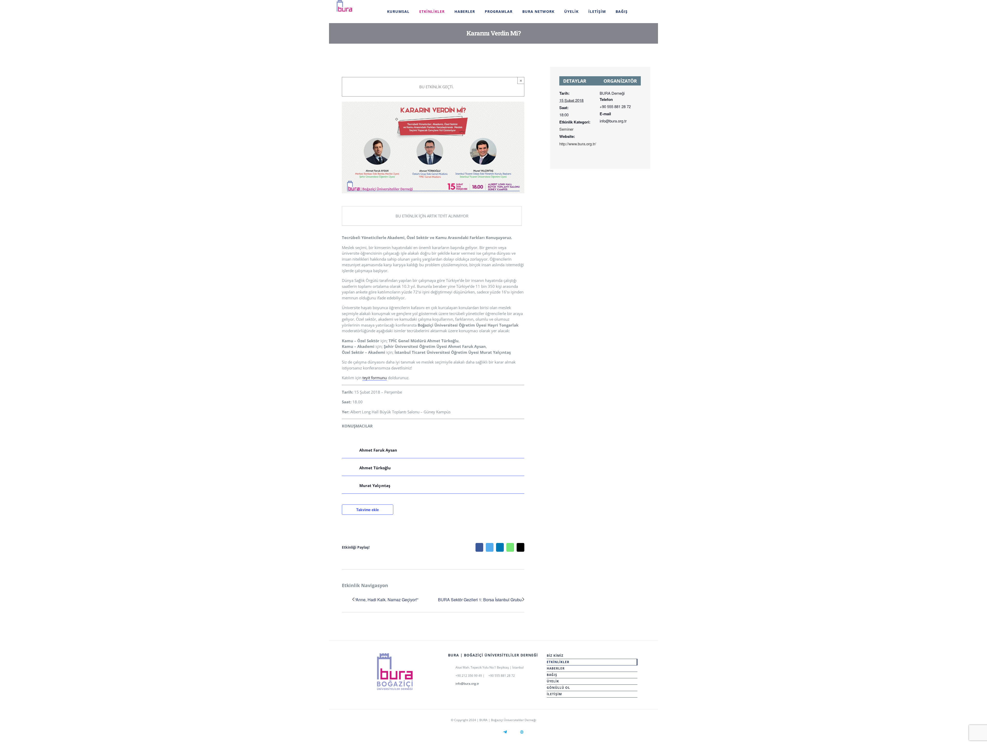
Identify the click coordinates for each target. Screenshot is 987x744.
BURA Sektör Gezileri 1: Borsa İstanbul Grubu (480, 600)
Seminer (566, 129)
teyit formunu (374, 377)
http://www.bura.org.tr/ (577, 143)
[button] (639, 11)
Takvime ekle (367, 509)
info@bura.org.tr (467, 683)
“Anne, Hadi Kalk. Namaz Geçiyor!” (386, 600)
